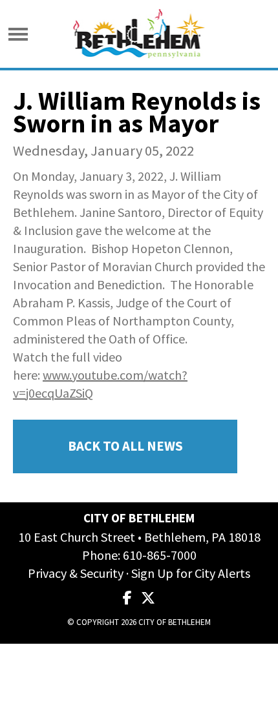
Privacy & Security (75, 573)
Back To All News (125, 446)
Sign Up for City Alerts (190, 573)
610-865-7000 (160, 555)
